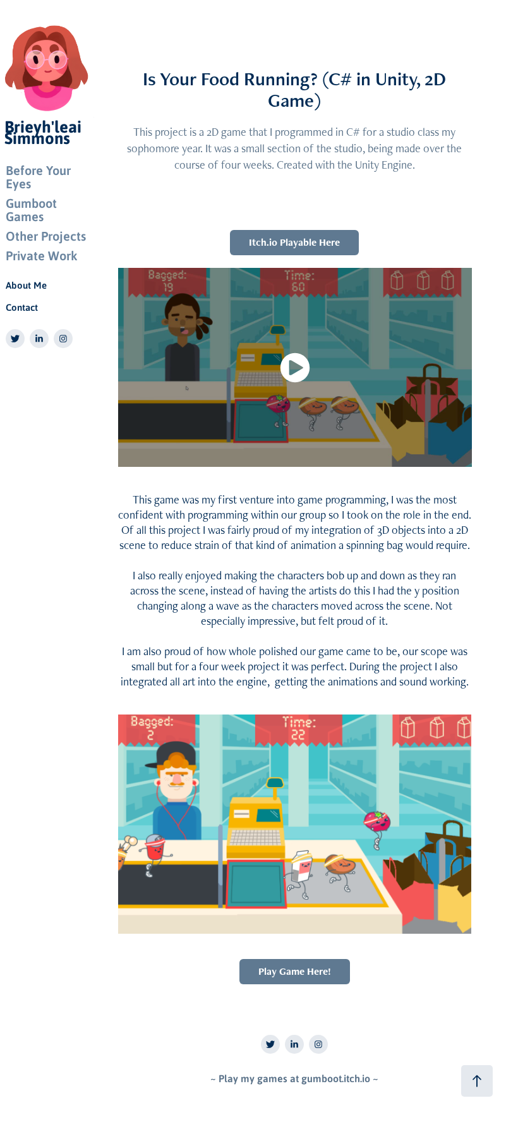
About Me (26, 285)
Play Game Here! (294, 971)
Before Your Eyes (38, 176)
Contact (22, 307)
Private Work (41, 255)
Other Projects (46, 235)
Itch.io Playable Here (294, 242)
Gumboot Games (31, 209)
